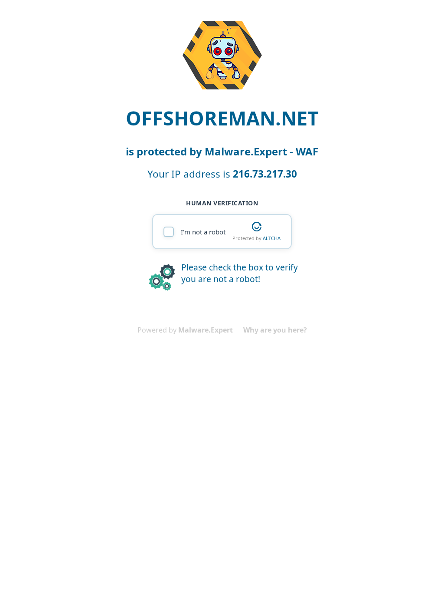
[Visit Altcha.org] (256, 226)
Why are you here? (275, 330)
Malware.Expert (205, 330)
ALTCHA (272, 238)
